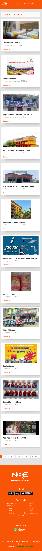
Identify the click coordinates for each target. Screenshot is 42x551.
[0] (38, 3)
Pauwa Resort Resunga (11, 43)
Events (11, 510)
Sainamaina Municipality (11, 117)
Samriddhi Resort (9, 79)
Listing (31, 510)
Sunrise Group (8, 366)
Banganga (7, 261)
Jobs (30, 505)
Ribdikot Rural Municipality (12, 81)
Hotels (31, 503)
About (31, 508)
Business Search (11, 503)
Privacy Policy (21, 515)
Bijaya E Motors (9, 330)
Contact (11, 513)
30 (32, 456)
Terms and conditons (31, 513)
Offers (11, 508)
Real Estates (11, 505)
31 (36, 456)
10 (26, 456)
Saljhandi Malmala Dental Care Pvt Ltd (17, 115)
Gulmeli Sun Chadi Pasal (12, 402)
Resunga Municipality (11, 45)
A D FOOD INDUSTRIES (11, 294)
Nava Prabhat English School (14, 222)
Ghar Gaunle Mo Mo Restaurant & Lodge (18, 186)
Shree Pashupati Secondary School (16, 150)
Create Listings (29, 3)
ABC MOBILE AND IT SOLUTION (14, 438)
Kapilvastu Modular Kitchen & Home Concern (20, 258)
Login (17, 3)
